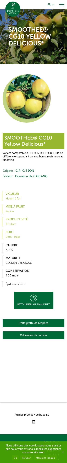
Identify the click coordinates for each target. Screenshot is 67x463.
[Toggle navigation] (61, 4)
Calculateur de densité (33, 335)
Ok (15, 457)
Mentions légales (45, 457)
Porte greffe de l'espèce (33, 323)
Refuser (26, 457)
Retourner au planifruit (33, 304)
